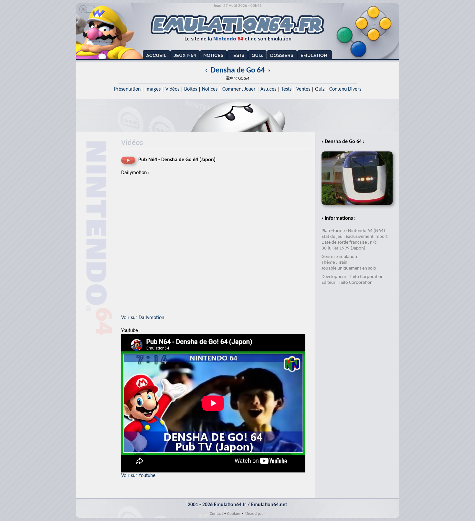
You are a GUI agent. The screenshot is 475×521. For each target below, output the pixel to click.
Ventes (303, 89)
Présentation (127, 89)
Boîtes (190, 89)
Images (153, 89)
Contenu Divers (345, 89)
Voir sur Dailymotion (142, 317)
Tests (286, 89)
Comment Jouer (239, 89)
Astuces (268, 89)
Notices (209, 89)
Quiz (319, 89)
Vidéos (172, 89)
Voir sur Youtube (138, 475)
